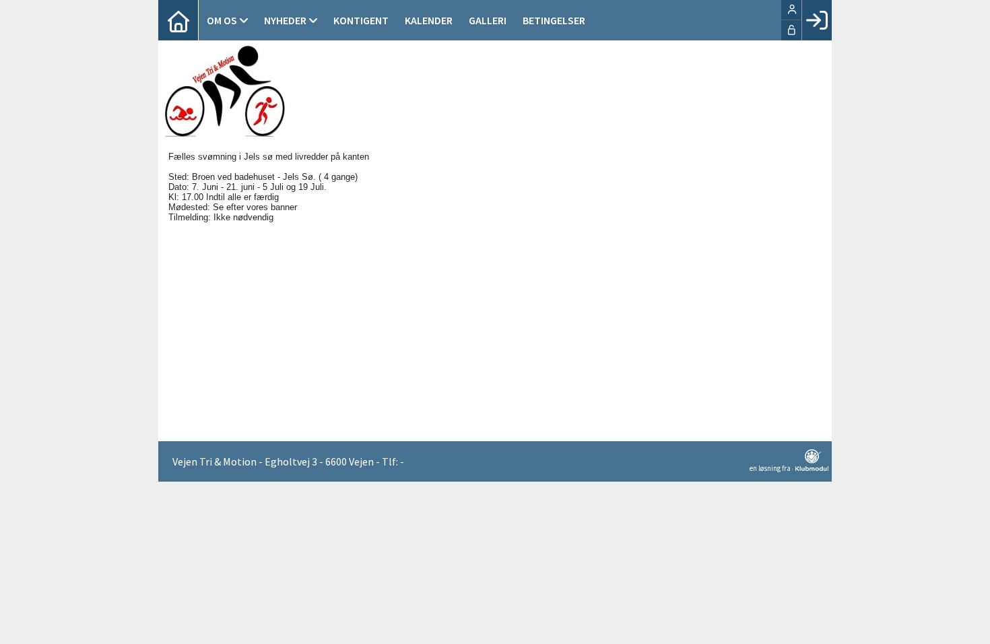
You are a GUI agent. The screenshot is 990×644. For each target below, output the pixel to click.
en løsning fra (771, 467)
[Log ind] (816, 20)
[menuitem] (178, 20)
